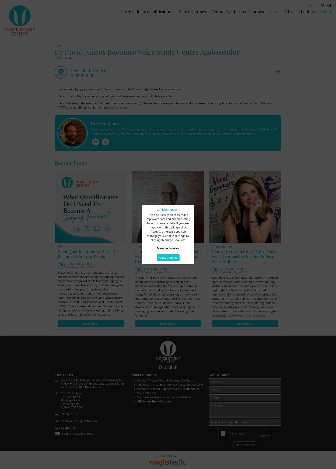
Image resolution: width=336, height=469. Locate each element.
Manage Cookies (168, 248)
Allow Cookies (168, 258)
